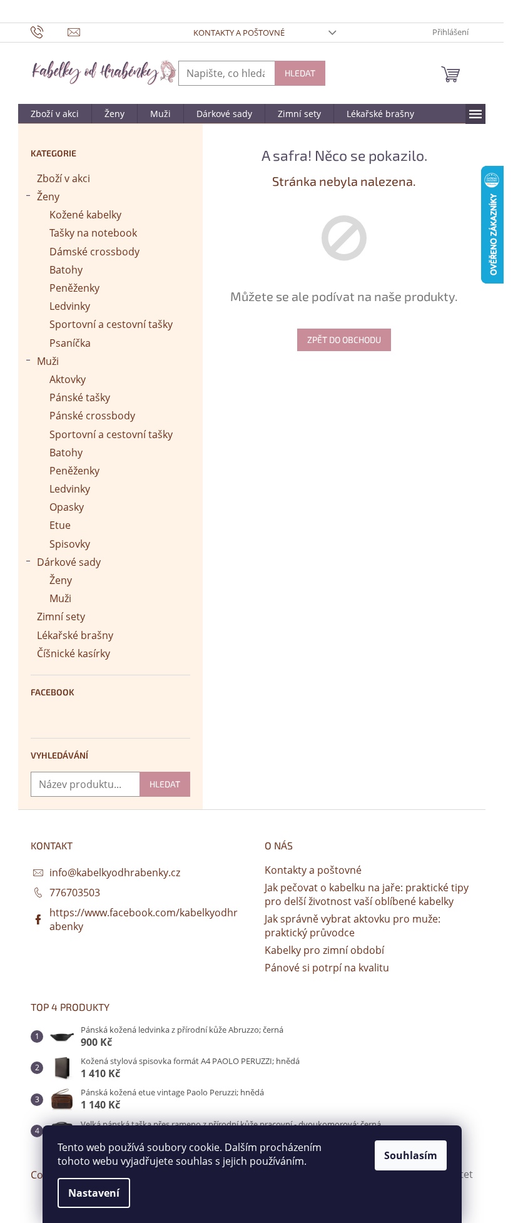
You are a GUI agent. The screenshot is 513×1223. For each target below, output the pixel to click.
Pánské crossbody (92, 415)
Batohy (66, 270)
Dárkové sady (69, 562)
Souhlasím (410, 1155)
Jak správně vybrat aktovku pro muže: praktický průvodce (352, 925)
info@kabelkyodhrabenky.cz (114, 872)
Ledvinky (69, 306)
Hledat (300, 73)
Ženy (48, 196)
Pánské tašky (79, 397)
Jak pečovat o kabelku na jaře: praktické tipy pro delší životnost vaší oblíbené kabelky (367, 894)
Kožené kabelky (85, 215)
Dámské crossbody (94, 251)
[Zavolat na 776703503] (49, 31)
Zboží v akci (63, 178)
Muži (48, 361)
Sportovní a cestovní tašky (111, 324)
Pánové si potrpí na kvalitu (327, 968)
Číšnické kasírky (73, 653)
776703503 (74, 892)
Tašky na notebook (93, 233)
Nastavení (93, 1193)
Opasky (66, 507)
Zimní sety (61, 616)
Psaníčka (70, 343)
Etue (60, 525)
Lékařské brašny (75, 635)
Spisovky (69, 544)
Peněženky (74, 288)
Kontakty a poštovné (239, 32)
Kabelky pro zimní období (324, 950)
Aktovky (67, 379)
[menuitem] (54, 114)
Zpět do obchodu (344, 339)
